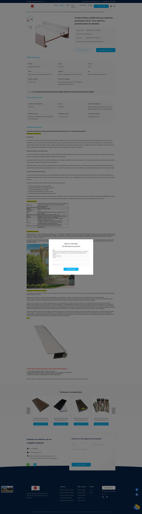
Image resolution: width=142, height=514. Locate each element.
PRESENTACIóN (71, 269)
